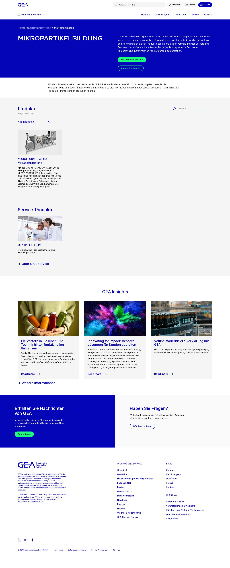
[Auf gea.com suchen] (116, 4)
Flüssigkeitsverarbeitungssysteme (34, 27)
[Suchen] (176, 109)
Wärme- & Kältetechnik (129, 512)
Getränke (122, 474)
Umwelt (121, 508)
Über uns (170, 470)
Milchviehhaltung (125, 495)
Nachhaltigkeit (173, 474)
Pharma (121, 504)
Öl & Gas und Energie (128, 517)
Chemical (122, 470)
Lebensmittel (124, 483)
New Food (122, 500)
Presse (169, 483)
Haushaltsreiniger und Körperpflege (135, 478)
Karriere (170, 487)
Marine (120, 487)
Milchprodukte (124, 491)
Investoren (171, 478)
